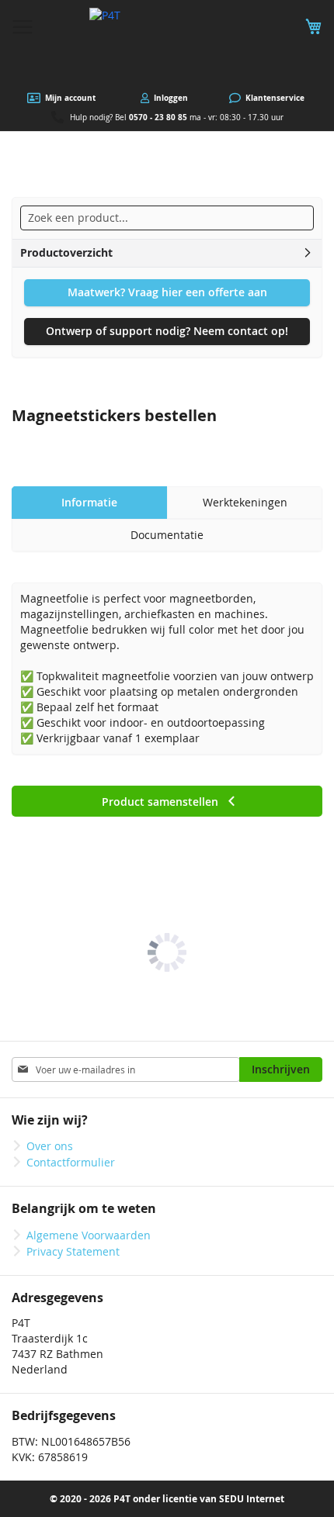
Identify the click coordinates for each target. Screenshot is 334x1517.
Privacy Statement (73, 1251)
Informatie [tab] (89, 502)
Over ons (49, 1146)
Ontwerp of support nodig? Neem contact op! (167, 330)
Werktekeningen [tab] (245, 502)
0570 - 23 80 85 (158, 117)
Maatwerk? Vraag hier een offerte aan (167, 292)
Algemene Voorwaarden (88, 1235)
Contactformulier (70, 1162)
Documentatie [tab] (167, 534)
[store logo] (167, 46)
